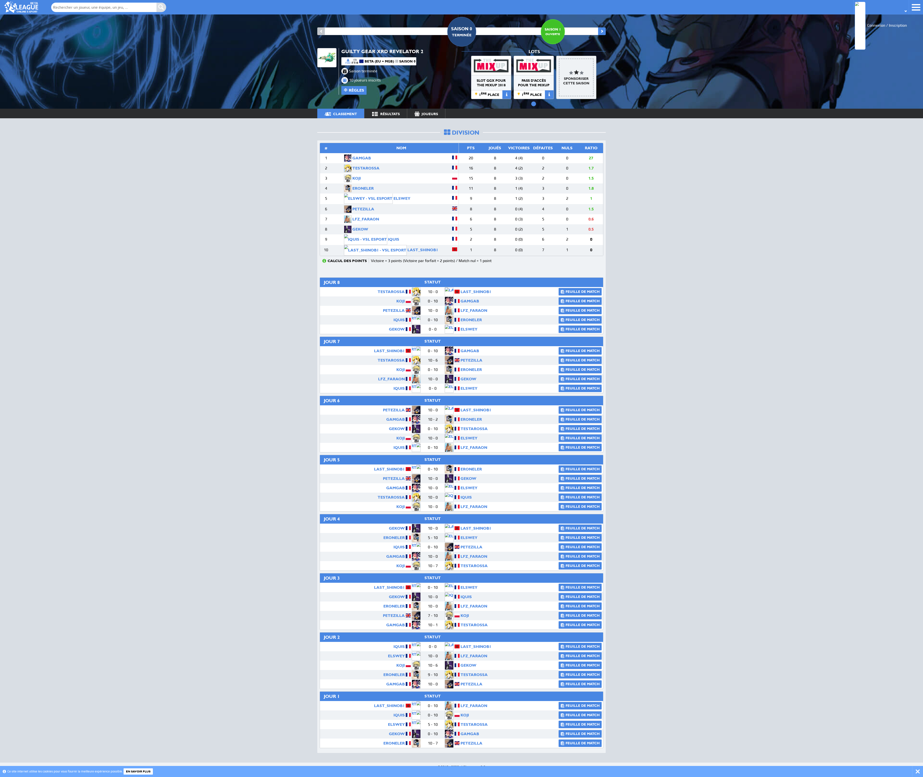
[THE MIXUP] (491, 65)
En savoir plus (138, 771)
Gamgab (361, 158)
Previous (321, 31)
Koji (356, 178)
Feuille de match (583, 292)
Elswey (401, 198)
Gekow (360, 229)
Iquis (393, 239)
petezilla (363, 209)
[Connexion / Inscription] (881, 7)
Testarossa (366, 168)
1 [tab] (533, 103)
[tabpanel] (491, 77)
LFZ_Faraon (365, 219)
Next (602, 31)
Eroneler (363, 188)
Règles (356, 90)
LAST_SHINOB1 (422, 250)
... (597, 113)
